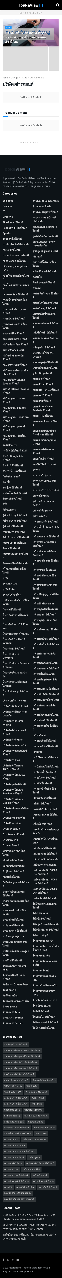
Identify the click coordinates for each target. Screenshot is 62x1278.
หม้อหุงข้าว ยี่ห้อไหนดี (44, 347)
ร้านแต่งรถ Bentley (13, 1018)
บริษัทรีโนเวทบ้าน (12, 823)
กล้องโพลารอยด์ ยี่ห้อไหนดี (16, 277)
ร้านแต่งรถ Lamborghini (46, 201)
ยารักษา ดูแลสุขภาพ (13, 936)
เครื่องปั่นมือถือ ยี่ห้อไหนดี (46, 694)
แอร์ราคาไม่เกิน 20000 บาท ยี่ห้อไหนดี (45, 891)
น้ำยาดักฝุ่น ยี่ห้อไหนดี (14, 648)
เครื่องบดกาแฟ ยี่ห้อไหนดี (46, 668)
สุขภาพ (36, 288)
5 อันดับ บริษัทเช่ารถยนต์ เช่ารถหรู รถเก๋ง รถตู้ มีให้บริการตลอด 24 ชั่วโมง (25, 37)
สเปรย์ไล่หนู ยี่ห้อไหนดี (44, 308)
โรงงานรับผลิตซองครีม (45, 985)
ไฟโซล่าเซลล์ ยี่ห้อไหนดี (45, 1022)
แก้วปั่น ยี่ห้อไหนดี (42, 803)
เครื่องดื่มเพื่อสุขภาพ (43, 603)
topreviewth (15, 1267)
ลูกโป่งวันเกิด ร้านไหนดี (45, 236)
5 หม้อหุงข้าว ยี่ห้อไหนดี (15, 1044)
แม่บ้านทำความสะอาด (44, 865)
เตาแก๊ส (8, 1187)
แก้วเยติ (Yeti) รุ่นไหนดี (45, 809)
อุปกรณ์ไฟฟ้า (40, 516)
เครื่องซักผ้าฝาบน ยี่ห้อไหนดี (44, 577)
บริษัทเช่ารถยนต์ (37, 77)
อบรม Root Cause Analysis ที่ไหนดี (43, 408)
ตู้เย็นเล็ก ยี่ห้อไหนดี (13, 526)
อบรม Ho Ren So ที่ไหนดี (46, 390)
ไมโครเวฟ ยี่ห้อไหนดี (44, 1028)
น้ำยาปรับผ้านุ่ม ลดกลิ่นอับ (15, 674)
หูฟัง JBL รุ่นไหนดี (42, 373)
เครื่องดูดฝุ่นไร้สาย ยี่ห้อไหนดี (45, 622)
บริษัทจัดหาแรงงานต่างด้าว (13, 723)
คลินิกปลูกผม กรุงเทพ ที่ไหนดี (14, 400)
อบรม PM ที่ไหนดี (42, 401)
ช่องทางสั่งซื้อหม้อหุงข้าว (44, 1080)
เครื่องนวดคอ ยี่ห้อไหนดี (45, 663)
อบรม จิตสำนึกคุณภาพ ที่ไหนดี (44, 442)
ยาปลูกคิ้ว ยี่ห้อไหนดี (13, 920)
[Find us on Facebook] (3, 1260)
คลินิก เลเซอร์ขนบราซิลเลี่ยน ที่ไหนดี (15, 372)
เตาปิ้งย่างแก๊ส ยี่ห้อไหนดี (46, 766)
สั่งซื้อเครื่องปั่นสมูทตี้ (14, 1121)
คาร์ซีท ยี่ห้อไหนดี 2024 (15, 450)
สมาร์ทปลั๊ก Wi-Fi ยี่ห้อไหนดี (44, 264)
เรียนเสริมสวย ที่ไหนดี (44, 798)
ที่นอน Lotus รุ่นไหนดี (14, 543)
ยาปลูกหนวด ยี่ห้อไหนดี (15, 931)
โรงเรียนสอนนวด (42, 1006)
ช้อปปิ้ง (6, 482)
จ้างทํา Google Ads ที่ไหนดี (13, 458)
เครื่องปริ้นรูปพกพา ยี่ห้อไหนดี (45, 681)
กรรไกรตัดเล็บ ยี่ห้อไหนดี (16, 244)
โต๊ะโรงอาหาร (40, 913)
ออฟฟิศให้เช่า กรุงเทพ (44, 464)
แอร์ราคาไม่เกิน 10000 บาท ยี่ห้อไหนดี (45, 872)
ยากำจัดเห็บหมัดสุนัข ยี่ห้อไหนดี (14, 893)
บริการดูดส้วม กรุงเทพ (14, 700)
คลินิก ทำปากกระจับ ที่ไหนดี (13, 357)
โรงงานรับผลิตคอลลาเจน (44, 978)
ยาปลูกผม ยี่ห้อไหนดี (13, 925)
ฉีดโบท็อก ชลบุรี (11, 476)
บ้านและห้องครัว (11, 845)
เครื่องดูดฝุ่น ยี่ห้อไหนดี (44, 614)
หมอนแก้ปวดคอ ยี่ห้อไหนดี (46, 340)
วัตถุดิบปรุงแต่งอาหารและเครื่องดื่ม (44, 243)
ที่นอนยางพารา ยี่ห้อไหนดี (15, 556)
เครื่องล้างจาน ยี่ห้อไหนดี (46, 715)
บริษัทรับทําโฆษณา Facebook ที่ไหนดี (13, 791)
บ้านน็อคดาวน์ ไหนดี (13, 834)
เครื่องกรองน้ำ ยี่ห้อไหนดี (45, 522)
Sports (7, 233)
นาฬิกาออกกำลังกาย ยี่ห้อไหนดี (16, 602)
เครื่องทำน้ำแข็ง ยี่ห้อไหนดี (46, 646)
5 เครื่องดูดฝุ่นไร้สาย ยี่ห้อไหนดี (19, 1074)
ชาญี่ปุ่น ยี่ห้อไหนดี (12, 487)
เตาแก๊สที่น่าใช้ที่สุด (25, 1187)
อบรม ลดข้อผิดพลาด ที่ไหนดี (43, 451)
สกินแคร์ (37, 256)
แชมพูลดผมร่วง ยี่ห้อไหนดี (45, 816)
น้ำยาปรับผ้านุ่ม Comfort (11, 656)
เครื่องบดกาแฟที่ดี (31, 1169)
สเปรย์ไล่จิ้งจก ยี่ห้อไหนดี (45, 303)
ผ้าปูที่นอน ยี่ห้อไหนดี (13, 871)
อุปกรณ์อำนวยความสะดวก (43, 503)
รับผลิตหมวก (9, 990)
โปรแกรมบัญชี (40, 935)
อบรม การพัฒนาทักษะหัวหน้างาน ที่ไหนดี (44, 432)
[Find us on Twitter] (8, 1260)
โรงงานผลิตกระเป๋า (43, 941)
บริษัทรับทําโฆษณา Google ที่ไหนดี (13, 801)
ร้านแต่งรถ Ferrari (13, 1023)
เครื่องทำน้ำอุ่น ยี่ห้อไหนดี (46, 639)
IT (4, 211)
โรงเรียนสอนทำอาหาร (45, 1000)
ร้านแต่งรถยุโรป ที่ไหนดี (45, 212)
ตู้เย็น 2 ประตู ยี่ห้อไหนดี (15, 515)
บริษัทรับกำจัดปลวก (13, 740)
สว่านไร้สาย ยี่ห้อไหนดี (44, 271)
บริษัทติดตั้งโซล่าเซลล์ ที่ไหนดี (14, 732)
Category (15, 77)
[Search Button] (57, 5)
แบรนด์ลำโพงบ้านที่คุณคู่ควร (45, 841)
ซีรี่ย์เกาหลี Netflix (13, 1086)
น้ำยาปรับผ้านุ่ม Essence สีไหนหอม (16, 665)
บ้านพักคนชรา (10, 840)
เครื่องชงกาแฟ (11, 1139)
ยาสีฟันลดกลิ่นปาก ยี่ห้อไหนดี (15, 943)
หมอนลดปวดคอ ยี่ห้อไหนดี (46, 325)
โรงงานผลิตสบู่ (41, 970)
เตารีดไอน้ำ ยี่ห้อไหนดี (44, 772)
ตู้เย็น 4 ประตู (38, 1098)
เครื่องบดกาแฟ (11, 1169)
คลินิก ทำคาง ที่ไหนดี (13, 350)
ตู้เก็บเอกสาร (9, 510)
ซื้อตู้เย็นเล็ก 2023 (12, 1092)
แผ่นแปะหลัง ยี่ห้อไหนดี (45, 854)
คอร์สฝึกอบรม (10, 445)
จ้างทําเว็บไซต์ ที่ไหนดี (14, 471)
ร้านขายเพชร (10, 1006)
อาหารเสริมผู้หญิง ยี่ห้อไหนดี (44, 483)
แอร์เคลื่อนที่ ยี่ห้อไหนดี (44, 898)
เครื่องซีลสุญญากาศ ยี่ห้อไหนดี (46, 596)
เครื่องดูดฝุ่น (34, 1157)
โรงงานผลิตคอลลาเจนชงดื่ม (45, 963)
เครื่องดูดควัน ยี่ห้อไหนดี (45, 609)
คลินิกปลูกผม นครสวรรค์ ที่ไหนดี (16, 419)
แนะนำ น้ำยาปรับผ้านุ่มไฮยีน (17, 1193)
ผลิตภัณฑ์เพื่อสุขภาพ (13, 866)
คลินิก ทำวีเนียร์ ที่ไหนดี (15, 365)
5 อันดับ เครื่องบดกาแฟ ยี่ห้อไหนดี (20, 1068)
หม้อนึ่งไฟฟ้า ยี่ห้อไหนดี (45, 332)
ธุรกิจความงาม (10, 584)
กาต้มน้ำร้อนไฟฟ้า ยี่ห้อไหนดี (15, 302)
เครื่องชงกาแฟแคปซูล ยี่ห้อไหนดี (44, 544)
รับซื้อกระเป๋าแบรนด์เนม (15, 984)
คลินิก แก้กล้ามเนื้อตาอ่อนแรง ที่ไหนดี (14, 381)
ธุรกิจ (8, 27)
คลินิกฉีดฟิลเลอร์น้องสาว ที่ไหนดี (16, 391)
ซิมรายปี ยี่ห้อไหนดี (12, 499)
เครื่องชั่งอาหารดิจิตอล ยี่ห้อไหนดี (44, 553)
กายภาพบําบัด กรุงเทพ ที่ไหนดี (14, 311)
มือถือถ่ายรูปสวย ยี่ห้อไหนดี (16, 884)
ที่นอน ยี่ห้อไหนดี (11, 548)
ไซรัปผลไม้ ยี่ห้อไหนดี (44, 1017)
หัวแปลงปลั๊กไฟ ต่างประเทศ (43, 355)
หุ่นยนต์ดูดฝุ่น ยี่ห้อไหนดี (45, 362)
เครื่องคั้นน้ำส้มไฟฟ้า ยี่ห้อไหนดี (46, 529)
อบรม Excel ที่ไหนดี (43, 384)
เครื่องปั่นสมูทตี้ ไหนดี (43, 1181)
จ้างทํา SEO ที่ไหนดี (13, 465)
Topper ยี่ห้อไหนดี (12, 239)
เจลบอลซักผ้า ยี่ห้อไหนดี (45, 746)
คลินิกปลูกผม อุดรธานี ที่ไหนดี (14, 428)
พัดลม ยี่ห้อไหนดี (11, 877)
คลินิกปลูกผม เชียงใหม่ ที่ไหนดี (14, 437)
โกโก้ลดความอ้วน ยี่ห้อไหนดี (44, 905)
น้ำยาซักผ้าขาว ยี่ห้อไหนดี (15, 617)
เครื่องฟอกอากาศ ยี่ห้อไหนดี (44, 707)
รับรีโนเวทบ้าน (10, 995)
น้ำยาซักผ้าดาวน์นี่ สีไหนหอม (16, 626)
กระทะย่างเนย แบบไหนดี (16, 255)
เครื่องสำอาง (39, 735)
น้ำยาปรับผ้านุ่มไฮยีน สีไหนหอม (15, 684)
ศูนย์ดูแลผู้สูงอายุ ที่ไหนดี (45, 251)
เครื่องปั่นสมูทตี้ (40, 1175)
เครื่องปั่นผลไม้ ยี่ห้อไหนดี (46, 689)
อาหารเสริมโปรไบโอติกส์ (46, 490)
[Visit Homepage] (30, 5)
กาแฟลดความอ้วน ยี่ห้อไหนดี (15, 326)
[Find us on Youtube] (18, 1260)
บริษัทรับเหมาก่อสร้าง (14, 818)
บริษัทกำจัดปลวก (12, 1110)
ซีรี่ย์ (5, 504)
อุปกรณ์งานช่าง (41, 496)
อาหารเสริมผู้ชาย (42, 475)
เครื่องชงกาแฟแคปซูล (14, 1145)
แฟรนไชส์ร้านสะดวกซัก (45, 859)
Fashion (7, 206)
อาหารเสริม (41, 1133)
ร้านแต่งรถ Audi (11, 1012)
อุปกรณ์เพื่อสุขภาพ (42, 510)
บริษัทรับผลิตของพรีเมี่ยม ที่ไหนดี (16, 810)
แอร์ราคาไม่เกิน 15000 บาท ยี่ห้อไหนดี (45, 881)
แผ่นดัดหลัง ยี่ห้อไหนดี (44, 848)
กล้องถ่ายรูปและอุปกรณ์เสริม (15, 268)
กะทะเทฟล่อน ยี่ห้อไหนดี (15, 294)
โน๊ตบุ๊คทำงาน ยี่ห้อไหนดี (46, 924)
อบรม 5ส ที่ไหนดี (41, 379)
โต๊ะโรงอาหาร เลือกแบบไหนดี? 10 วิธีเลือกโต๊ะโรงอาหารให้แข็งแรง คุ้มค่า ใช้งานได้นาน (29, 1227)
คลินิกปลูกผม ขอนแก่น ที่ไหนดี (14, 409)
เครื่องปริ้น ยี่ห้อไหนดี (44, 674)
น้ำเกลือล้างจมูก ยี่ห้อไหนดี (16, 693)
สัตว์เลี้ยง (37, 277)
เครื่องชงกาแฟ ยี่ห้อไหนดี (46, 536)
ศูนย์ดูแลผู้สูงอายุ (12, 1115)
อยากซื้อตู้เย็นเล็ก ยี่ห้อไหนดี (17, 1133)
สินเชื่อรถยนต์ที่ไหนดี (44, 282)
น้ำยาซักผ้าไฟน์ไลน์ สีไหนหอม (14, 641)
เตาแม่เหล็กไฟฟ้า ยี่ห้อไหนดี (44, 790)
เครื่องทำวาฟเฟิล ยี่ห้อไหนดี (44, 655)
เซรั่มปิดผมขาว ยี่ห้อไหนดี (45, 759)
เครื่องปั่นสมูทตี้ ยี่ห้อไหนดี (46, 700)
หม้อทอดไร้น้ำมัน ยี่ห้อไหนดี (44, 316)
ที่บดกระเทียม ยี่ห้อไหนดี (15, 563)
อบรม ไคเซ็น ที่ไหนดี (43, 459)
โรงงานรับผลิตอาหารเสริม (44, 993)
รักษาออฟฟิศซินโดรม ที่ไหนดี (14, 977)
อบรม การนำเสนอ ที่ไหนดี (45, 423)
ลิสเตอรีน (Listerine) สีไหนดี (45, 229)
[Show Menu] (4, 5)
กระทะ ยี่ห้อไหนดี (11, 250)
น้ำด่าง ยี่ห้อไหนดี (12, 609)
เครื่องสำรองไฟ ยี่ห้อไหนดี (45, 728)
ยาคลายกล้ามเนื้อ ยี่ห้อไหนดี (14, 912)
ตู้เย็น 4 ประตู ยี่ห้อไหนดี (15, 521)
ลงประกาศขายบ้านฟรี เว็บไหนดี (44, 219)
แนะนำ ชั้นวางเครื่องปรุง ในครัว (46, 831)
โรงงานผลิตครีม (41, 956)
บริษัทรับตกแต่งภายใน (14, 745)
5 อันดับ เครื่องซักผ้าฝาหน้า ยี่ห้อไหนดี (22, 1050)
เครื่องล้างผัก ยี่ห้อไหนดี (45, 720)
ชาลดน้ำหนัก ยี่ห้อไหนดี (15, 493)
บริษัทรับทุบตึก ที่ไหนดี (14, 784)
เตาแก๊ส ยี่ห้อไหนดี (42, 783)
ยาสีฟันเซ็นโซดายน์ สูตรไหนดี (16, 953)
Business (8, 201)
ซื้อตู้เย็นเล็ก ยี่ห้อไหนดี (36, 1092)
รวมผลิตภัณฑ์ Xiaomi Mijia (14, 968)
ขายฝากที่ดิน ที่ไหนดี (13, 333)
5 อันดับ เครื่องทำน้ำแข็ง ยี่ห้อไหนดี (21, 1062)
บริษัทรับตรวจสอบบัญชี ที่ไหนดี (15, 752)
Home (5, 77)
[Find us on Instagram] (13, 1260)
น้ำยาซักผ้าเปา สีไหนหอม (16, 634)
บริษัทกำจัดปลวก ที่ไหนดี (15, 706)
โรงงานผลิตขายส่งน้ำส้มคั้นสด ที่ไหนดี (46, 948)
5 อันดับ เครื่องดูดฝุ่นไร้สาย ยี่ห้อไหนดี (22, 1056)
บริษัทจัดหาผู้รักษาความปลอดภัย (15, 713)
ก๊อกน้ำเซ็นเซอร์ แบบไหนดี (16, 287)
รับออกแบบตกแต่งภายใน (16, 1001)
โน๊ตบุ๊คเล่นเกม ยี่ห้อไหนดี (46, 930)
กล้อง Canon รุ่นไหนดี (14, 261)
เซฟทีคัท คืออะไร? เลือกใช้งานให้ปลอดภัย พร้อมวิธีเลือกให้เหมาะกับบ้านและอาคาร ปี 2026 (29, 1217)
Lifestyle (8, 217)
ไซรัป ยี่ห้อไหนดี (41, 1011)
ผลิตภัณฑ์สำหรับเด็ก (13, 860)
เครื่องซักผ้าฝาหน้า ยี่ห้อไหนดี (45, 587)
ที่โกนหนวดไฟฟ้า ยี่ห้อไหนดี (14, 570)
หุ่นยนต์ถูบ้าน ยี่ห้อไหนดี (45, 368)
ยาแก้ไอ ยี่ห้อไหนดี (12, 960)
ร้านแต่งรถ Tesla (42, 206)
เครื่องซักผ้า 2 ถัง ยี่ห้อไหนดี (46, 562)
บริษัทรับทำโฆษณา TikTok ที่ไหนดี (13, 767)
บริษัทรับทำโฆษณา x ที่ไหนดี (14, 777)
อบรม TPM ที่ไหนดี (43, 416)
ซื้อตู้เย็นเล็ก (32, 1086)
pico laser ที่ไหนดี (13, 222)
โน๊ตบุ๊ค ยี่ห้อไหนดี (42, 919)
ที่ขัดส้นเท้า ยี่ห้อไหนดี (14, 532)
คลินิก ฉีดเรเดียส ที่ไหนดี (15, 344)
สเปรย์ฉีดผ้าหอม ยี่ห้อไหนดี (46, 295)
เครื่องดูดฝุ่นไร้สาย (13, 1163)
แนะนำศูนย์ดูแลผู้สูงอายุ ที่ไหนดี (19, 1199)
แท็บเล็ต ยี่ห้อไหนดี (42, 824)
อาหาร (36, 470)
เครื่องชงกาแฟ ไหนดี (14, 1157)
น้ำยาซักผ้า (37, 1103)
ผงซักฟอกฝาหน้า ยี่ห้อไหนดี (14, 853)
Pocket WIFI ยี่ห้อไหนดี (15, 228)
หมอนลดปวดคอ (35, 1121)
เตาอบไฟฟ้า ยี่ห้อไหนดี (44, 778)
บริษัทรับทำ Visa (11, 760)
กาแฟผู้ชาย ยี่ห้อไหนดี (14, 318)
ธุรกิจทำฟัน (9, 589)
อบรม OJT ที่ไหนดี (42, 395)
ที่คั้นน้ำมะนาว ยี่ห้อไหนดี (16, 537)
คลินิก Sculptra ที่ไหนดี (15, 339)
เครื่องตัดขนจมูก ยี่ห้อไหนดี (46, 631)
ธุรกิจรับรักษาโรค (12, 595)
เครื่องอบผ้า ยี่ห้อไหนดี (44, 741)
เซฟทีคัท (37, 752)
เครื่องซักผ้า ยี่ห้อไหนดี (44, 570)
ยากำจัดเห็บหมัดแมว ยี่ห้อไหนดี (16, 903)
